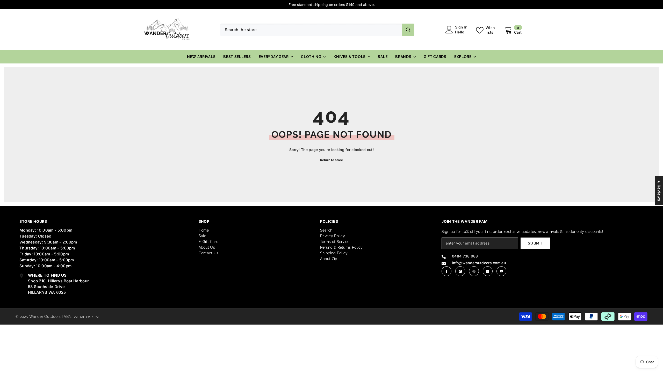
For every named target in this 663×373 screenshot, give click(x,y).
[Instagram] (460, 271)
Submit (535, 243)
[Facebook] (446, 271)
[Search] (317, 30)
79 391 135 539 (86, 316)
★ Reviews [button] (659, 190)
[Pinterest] (474, 271)
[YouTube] (501, 271)
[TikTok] (488, 271)
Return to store (331, 160)
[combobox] (311, 30)
